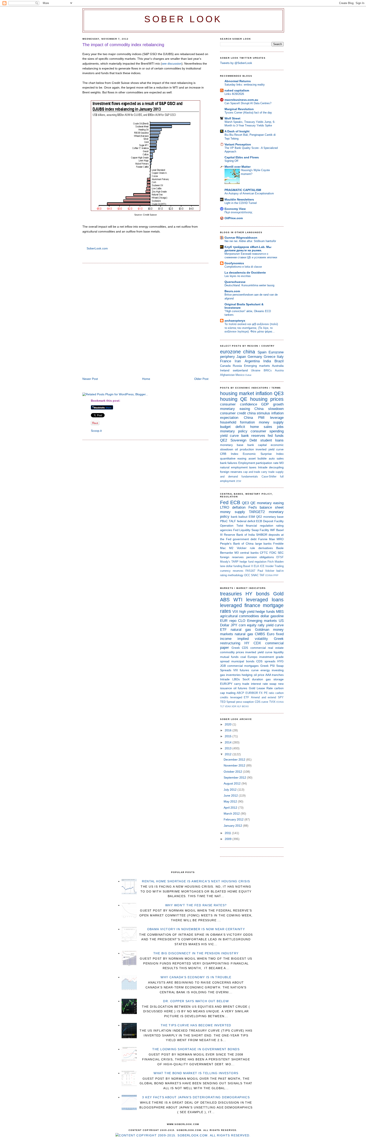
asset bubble (257, 458)
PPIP (275, 575)
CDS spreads (265, 661)
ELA (256, 566)
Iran (238, 361)
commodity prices (232, 652)
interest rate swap (263, 683)
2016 (228, 730)
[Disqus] (145, 321)
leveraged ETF (239, 697)
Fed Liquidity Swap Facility (251, 530)
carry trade (267, 471)
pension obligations (260, 557)
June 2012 (231, 795)
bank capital (257, 445)
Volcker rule (246, 548)
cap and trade (251, 471)
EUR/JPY (226, 683)
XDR (234, 706)
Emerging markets (257, 365)
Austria (279, 370)
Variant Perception (238, 144)
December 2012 (235, 759)
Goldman (262, 630)
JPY (234, 625)
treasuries (231, 593)
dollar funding (234, 566)
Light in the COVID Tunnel (241, 203)
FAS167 (250, 570)
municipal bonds (242, 661)
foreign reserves (231, 471)
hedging (247, 675)
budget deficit (232, 427)
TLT (222, 706)
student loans (272, 440)
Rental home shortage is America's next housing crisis (196, 881)
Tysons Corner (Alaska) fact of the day (248, 112)
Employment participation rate (258, 463)
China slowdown (269, 409)
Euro (270, 634)
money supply (271, 422)
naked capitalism (237, 90)
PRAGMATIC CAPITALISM (243, 190)
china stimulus (258, 413)
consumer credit (233, 413)
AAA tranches (274, 675)
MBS (280, 612)
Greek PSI (267, 665)
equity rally (256, 625)
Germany (255, 357)
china (249, 351)
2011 (228, 833)
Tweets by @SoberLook (236, 63)
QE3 (279, 393)
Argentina (252, 361)
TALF (232, 521)
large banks (263, 543)
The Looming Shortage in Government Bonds (196, 1049)
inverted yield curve (270, 449)
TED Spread (227, 701)
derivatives (265, 548)
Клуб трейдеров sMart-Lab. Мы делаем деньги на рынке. (248, 248)
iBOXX (245, 706)
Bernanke (226, 552)
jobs (280, 427)
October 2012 (233, 771)
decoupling (276, 467)
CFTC (264, 552)
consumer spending (267, 431)
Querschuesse (235, 282)
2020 (228, 724)
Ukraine (255, 370)
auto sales (276, 458)
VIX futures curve (245, 670)
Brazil (279, 361)
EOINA (269, 575)
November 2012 (235, 765)
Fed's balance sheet (266, 507)
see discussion (172, 63)
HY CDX (252, 643)
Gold (278, 593)
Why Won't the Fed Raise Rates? (196, 905)
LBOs (236, 679)
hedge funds (265, 612)
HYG (280, 661)
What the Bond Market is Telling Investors (196, 1073)
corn (242, 625)
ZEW (238, 481)
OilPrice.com (234, 218)
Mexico (240, 374)
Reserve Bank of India (239, 534)
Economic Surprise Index (263, 453)
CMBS (260, 634)
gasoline (277, 616)
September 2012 (235, 777)
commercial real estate (267, 647)
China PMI (254, 418)
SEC (281, 552)
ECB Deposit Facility (270, 521)
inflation (264, 393)
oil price (259, 675)
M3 (281, 463)
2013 (228, 748)
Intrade (263, 467)
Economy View (235, 208)
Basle (280, 548)
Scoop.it (96, 430)
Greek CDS (240, 647)
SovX (246, 679)
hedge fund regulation (253, 561)
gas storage (275, 679)
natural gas (241, 630)
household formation (237, 422)
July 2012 (230, 789)
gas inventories (230, 675)
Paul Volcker (266, 570)
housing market (237, 393)
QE (243, 399)
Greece (269, 357)
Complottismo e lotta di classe (243, 266)
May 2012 (231, 801)
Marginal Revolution (239, 109)
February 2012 (234, 819)
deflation (238, 507)
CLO (241, 621)
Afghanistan (227, 374)
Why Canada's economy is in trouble (196, 977)
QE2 (223, 440)
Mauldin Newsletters (239, 199)
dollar (265, 616)
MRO (280, 539)
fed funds (276, 436)
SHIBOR (261, 534)
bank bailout (239, 516)
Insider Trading (274, 566)
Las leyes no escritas (238, 276)
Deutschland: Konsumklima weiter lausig (249, 285)
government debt (244, 539)
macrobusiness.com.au (241, 99)
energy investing (272, 670)
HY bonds (257, 593)
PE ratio (269, 693)
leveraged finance (240, 605)
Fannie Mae (266, 539)
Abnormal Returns (238, 81)
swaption (248, 701)
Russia (237, 365)
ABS (225, 599)
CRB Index (229, 453)
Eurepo (252, 657)
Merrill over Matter (238, 166)
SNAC (255, 575)
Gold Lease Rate (261, 688)
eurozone (230, 351)
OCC (247, 575)
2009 (228, 839)
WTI (237, 599)
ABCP (240, 693)
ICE (262, 566)
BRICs (268, 370)
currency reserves (231, 570)
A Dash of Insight (237, 131)
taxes (252, 467)
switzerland (240, 370)
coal (243, 657)
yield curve (229, 436)
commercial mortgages (243, 665)
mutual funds (229, 657)
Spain (262, 352)
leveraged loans (265, 599)
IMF (272, 530)
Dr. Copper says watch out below (196, 1001)
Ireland (224, 370)
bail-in (280, 570)
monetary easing (235, 409)
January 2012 (233, 825)
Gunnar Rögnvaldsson (241, 237)
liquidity (279, 652)
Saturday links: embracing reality (245, 84)
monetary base (231, 445)
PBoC (224, 521)
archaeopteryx (235, 320)
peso (239, 701)
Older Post (201, 378)
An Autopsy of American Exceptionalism (249, 193)
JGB (223, 665)
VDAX (228, 706)
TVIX (272, 701)
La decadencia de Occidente (245, 272)
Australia (278, 365)
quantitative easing (233, 458)
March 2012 (232, 813)
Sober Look (183, 19)
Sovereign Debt (243, 440)
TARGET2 (257, 512)
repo (232, 621)
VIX (235, 612)
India (267, 361)
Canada (225, 365)
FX (261, 693)
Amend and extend (263, 697)
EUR (223, 621)
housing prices (267, 399)
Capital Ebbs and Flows (242, 157)
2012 (228, 754)
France (225, 361)
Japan (241, 357)
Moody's (225, 561)
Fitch (271, 561)
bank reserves (253, 436)
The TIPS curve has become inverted (196, 1025)
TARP (234, 561)
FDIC (272, 552)
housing (228, 399)
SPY (281, 697)
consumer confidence (238, 404)
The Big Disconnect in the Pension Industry (196, 953)
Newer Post (90, 378)
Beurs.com (232, 291)
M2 (231, 548)
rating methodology (231, 575)
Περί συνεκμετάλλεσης (238, 212)
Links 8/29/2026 (234, 93)
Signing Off (231, 160)
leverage (277, 418)
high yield (246, 612)
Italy (280, 357)
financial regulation (259, 525)
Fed (224, 502)
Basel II (248, 566)
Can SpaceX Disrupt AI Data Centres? (248, 103)
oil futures (240, 688)
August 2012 (232, 783)
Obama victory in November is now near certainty (196, 929)
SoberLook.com (97, 248)
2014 (228, 742)
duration (257, 679)
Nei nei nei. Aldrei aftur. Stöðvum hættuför (250, 241)
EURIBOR (251, 693)
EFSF (280, 557)
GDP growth (272, 404)
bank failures (228, 463)
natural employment (234, 467)
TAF (262, 575)
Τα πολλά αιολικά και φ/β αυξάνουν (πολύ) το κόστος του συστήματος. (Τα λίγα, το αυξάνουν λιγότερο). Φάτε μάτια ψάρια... (251, 327)
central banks (249, 552)
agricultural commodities (239, 616)
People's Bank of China (237, 543)
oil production (244, 449)
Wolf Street (232, 118)
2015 (228, 736)
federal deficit (246, 521)
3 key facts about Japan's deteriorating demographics (196, 1097)
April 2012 (231, 807)
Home (146, 378)
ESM (252, 516)
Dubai (248, 375)
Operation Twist (231, 525)
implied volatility (252, 639)
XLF (239, 706)
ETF (223, 630)
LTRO (224, 507)
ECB (235, 502)
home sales (261, 427)
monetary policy (233, 431)
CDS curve (261, 701)
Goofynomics (234, 263)
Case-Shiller (269, 476)
